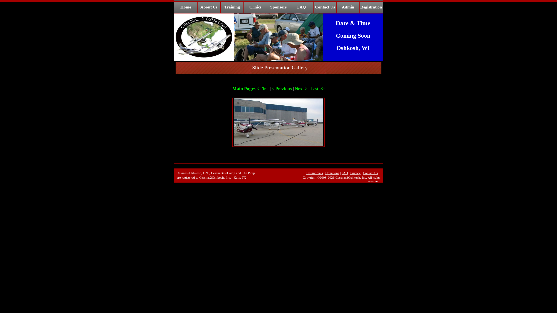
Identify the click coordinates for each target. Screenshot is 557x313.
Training (232, 7)
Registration (371, 7)
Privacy (355, 173)
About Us (208, 7)
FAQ (301, 7)
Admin (348, 7)
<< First (261, 88)
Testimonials (314, 173)
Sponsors (278, 7)
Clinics (255, 7)
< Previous (282, 88)
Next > (301, 88)
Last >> (317, 88)
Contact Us (325, 7)
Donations (332, 173)
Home (185, 7)
